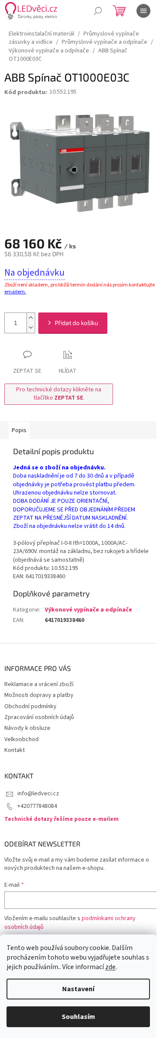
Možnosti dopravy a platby (38, 695)
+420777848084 (37, 806)
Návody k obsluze (27, 728)
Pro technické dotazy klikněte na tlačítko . (58, 393)
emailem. (15, 292)
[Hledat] (97, 11)
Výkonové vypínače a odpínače (88, 609)
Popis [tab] (19, 430)
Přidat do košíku (76, 322)
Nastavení (78, 989)
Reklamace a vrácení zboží (38, 684)
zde (110, 967)
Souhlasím (78, 1017)
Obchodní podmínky (30, 706)
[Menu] (143, 11)
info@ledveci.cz (38, 793)
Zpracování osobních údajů (39, 717)
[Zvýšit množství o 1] (31, 318)
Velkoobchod (21, 739)
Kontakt (14, 750)
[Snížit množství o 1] (31, 328)
